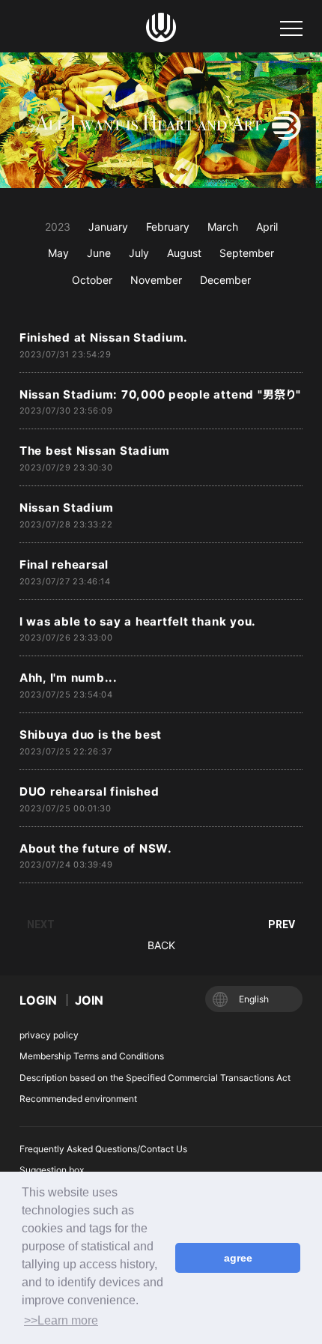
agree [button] (238, 1258)
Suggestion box (51, 1169)
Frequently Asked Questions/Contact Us (103, 1148)
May (58, 252)
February (167, 226)
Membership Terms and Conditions (91, 1056)
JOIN (89, 1000)
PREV (281, 924)
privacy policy (49, 1035)
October (92, 279)
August (184, 252)
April (267, 226)
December (225, 279)
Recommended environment (78, 1098)
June (99, 252)
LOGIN (38, 1000)
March (222, 226)
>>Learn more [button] (61, 1320)
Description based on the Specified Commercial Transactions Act (155, 1077)
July (139, 252)
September (246, 252)
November (156, 279)
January (108, 226)
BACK (161, 945)
